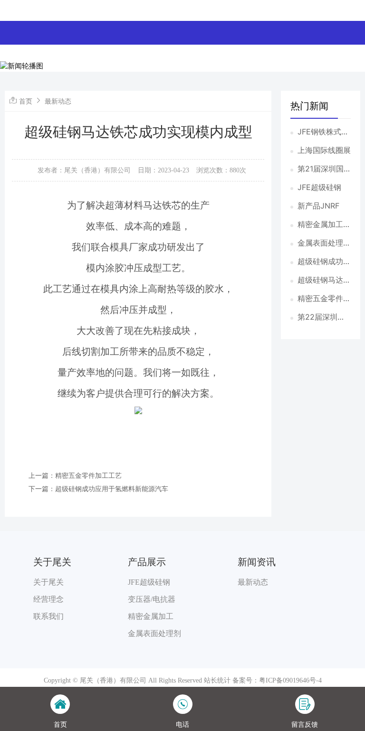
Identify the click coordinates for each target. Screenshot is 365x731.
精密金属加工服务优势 (324, 224)
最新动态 (58, 101)
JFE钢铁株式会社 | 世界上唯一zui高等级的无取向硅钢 (324, 132)
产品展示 (147, 562)
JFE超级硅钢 (319, 187)
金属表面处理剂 (154, 633)
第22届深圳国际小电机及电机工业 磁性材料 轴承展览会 (324, 317)
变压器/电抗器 (151, 599)
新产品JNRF (318, 205)
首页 (25, 101)
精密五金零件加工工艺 (324, 299)
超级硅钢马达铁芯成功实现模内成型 (324, 280)
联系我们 (48, 616)
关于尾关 (52, 562)
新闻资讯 (257, 562)
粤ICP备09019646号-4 (290, 680)
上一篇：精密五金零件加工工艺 (75, 475)
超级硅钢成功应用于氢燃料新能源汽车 (324, 261)
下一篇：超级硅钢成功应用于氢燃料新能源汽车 (98, 488)
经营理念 (48, 599)
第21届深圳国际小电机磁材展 (324, 169)
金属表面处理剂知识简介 (324, 243)
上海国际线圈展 (324, 150)
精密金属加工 (150, 616)
